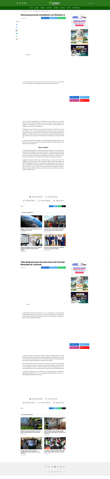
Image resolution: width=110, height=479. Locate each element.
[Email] (16, 30)
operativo (24, 83)
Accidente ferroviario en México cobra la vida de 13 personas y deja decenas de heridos (54, 229)
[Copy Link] (16, 39)
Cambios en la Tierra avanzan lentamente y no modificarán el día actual (31, 229)
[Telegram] (16, 33)
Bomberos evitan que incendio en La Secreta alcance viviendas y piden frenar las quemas (31, 431)
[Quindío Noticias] (55, 3)
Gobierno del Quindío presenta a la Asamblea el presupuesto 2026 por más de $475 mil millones (31, 248)
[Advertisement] (43, 37)
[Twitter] (16, 27)
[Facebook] (16, 25)
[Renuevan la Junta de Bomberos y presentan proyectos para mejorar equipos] (55, 240)
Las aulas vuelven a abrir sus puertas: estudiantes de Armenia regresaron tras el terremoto (30, 452)
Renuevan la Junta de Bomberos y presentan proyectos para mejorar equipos (54, 248)
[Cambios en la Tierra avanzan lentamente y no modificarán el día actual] (31, 221)
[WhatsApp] (16, 36)
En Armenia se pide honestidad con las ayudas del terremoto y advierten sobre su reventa (54, 451)
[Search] (93, 8)
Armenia (46, 312)
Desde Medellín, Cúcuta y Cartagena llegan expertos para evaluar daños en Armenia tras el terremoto (54, 432)
